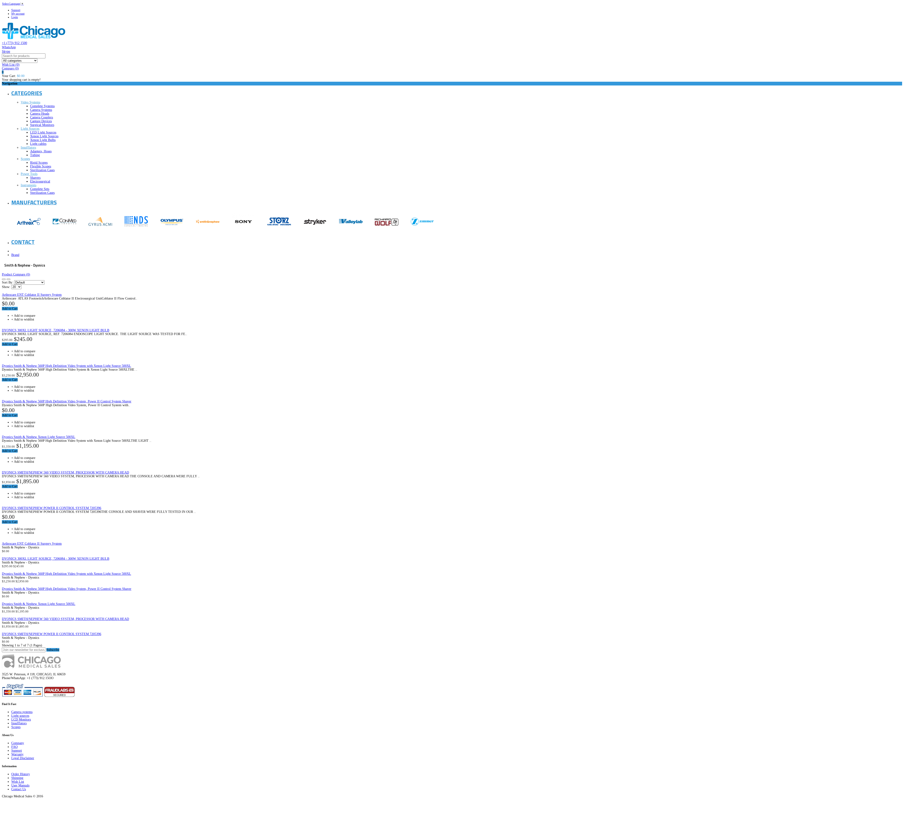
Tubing (35, 155)
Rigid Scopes (39, 162)
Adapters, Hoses (41, 151)
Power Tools (29, 174)
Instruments (28, 185)
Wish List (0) (11, 64)
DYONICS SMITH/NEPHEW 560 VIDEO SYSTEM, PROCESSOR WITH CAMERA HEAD (65, 472)
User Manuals (20, 785)
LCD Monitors (21, 719)
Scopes (25, 159)
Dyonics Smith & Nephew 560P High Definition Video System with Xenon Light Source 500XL (66, 366)
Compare (10, 68)
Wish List (17, 781)
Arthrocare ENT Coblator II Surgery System (32, 294)
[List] (8, 279)
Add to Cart (10, 308)
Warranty (17, 754)
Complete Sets (39, 189)
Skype (6, 51)
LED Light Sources (43, 132)
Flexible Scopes (40, 166)
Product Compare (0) (16, 274)
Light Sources (30, 128)
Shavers (35, 177)
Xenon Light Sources (44, 136)
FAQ (14, 747)
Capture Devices (41, 121)
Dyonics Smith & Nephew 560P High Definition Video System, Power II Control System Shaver (66, 401)
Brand (15, 255)
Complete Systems (42, 106)
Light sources (20, 716)
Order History (20, 774)
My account (17, 13)
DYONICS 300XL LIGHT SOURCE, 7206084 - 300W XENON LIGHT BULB (55, 330)
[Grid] (4, 279)
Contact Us (18, 789)
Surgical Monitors (42, 125)
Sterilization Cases (42, 170)
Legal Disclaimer (22, 758)
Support (15, 10)
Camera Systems (41, 110)
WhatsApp (9, 47)
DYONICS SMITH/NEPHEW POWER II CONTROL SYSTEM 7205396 (51, 508)
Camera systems (21, 712)
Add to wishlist (24, 319)
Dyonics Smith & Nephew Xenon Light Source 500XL (38, 437)
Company (17, 743)
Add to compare (24, 315)
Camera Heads (39, 113)
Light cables (38, 144)
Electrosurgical (40, 181)
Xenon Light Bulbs (43, 140)
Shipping (17, 778)
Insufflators (28, 147)
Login (14, 17)
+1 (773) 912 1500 (14, 43)
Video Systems (30, 102)
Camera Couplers (41, 117)
